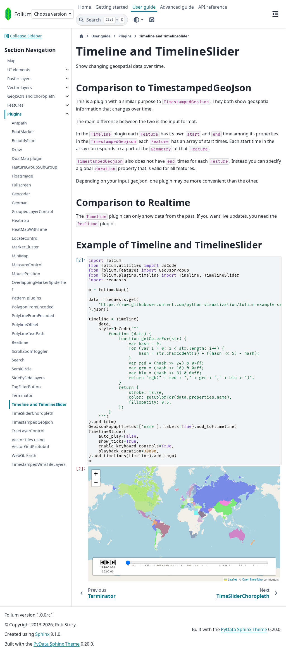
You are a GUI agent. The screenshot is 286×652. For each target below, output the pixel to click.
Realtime (20, 342)
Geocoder (21, 193)
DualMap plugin (27, 158)
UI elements (18, 69)
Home (84, 7)
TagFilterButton (26, 386)
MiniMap (20, 255)
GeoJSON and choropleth (31, 96)
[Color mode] (138, 20)
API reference (212, 7)
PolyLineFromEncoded (33, 315)
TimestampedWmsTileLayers (39, 464)
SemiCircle (22, 368)
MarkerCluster (25, 247)
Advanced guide (177, 7)
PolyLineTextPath (28, 333)
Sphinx (42, 634)
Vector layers (19, 87)
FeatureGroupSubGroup (34, 167)
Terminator (22, 395)
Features (15, 105)
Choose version (51, 14)
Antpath (19, 123)
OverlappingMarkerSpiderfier (39, 286)
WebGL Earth (24, 455)
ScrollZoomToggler (30, 351)
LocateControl (25, 238)
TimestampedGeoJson (32, 422)
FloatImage (22, 176)
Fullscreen (21, 185)
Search (18, 360)
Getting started (112, 7)
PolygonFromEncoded (33, 307)
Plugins (14, 114)
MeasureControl (27, 264)
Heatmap (20, 220)
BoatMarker (23, 131)
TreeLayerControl (28, 430)
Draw (17, 149)
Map (11, 60)
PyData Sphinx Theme (57, 644)
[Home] (81, 36)
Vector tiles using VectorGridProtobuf (30, 443)
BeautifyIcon (23, 140)
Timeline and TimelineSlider (39, 404)
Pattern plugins (26, 298)
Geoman (20, 202)
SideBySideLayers (28, 377)
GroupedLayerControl (32, 211)
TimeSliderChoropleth (32, 413)
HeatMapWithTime (29, 229)
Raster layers (19, 78)
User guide (144, 7)
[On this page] (275, 14)
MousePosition (26, 273)
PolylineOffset (25, 324)
